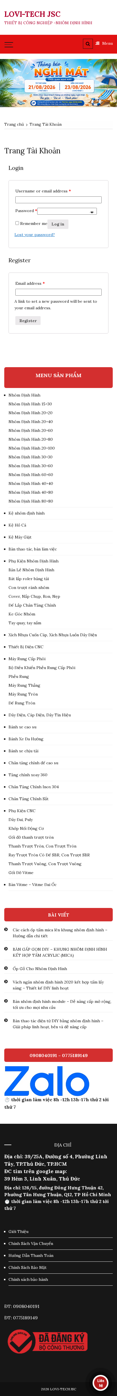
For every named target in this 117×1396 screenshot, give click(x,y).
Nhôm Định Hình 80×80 (31, 501)
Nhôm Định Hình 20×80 (31, 439)
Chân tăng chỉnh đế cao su (33, 762)
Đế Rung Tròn (22, 703)
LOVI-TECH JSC (32, 14)
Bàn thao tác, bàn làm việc (33, 549)
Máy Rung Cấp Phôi (27, 658)
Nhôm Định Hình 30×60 (31, 465)
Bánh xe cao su (22, 727)
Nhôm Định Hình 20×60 (31, 430)
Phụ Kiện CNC (22, 810)
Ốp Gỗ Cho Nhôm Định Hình (40, 968)
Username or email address (43, 191)
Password (26, 210)
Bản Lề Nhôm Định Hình (31, 569)
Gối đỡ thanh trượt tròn (31, 837)
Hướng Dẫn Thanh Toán (31, 1255)
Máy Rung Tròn (23, 694)
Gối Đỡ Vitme (21, 872)
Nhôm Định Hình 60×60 (31, 474)
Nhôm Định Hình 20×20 (31, 412)
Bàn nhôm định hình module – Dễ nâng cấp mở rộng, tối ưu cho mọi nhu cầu (62, 1004)
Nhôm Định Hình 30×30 (31, 457)
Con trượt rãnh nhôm (29, 587)
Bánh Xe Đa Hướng (26, 738)
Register (28, 320)
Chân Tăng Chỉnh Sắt (29, 798)
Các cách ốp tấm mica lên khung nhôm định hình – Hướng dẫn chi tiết (60, 932)
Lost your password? (34, 234)
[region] (58, 83)
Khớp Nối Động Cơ (26, 828)
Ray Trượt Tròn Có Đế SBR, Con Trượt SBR (49, 854)
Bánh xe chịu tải (23, 750)
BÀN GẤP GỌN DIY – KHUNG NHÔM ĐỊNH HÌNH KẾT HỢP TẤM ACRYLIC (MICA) (60, 952)
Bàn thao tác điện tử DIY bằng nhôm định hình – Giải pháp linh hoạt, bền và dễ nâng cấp (58, 1023)
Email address (30, 283)
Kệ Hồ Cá (17, 525)
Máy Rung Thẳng (24, 685)
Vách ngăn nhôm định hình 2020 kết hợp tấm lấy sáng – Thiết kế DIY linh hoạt (58, 985)
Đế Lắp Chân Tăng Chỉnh (32, 605)
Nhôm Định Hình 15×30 (30, 404)
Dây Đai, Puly (21, 819)
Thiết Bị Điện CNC (26, 646)
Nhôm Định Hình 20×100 (32, 448)
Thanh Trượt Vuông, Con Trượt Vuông (45, 863)
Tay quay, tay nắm (25, 622)
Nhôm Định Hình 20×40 (31, 421)
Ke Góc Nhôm (22, 614)
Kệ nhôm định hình (27, 513)
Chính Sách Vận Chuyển (31, 1243)
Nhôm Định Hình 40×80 (31, 492)
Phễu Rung (19, 676)
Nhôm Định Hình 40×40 (31, 483)
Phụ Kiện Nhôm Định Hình (33, 561)
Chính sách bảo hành (28, 1279)
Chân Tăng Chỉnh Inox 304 (34, 786)
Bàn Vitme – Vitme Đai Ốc (33, 884)
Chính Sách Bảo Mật (28, 1267)
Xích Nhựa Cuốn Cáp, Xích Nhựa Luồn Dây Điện (53, 634)
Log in (57, 224)
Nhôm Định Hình (24, 395)
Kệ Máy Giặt (20, 537)
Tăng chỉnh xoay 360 (28, 774)
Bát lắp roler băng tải (29, 578)
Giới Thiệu (18, 1231)
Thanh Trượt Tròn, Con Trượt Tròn (42, 846)
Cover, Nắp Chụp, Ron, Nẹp (34, 596)
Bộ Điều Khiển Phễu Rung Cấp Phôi (42, 667)
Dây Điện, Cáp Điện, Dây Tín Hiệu (40, 715)
